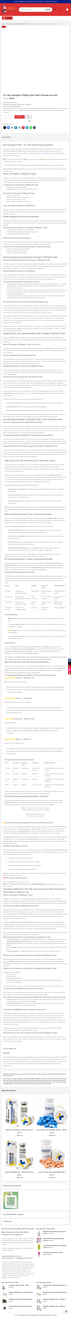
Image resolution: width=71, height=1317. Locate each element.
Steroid (16, 1082)
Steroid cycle (23, 1082)
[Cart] (67, 9)
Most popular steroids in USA (19, 1074)
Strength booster (8, 1083)
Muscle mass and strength (52, 1080)
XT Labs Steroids (8, 1075)
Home (3, 24)
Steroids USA (62, 1082)
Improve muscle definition (10, 1080)
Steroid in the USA (32, 1082)
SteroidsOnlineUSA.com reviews (11, 1256)
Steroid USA (42, 1082)
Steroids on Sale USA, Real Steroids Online (17, 24)
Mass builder (23, 1080)
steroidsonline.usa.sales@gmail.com (12, 1234)
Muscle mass (40, 1080)
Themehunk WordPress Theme (48, 1315)
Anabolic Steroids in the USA (25, 1078)
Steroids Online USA (25, 1315)
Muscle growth (31, 1080)
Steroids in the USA (52, 1082)
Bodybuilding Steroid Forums (24, 1258)
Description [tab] (6, 137)
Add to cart (20, 117)
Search (48, 9)
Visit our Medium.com (9, 1048)
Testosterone (18, 1083)
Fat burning (51, 1078)
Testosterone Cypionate (29, 1083)
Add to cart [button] (20, 1135)
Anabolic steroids (12, 1078)
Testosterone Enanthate (44, 1083)
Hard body (63, 1078)
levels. (14, 374)
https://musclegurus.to (8, 1258)
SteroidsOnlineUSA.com (39, 884)
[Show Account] (60, 10)
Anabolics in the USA (41, 1078)
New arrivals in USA (34, 1074)
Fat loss (57, 1078)
